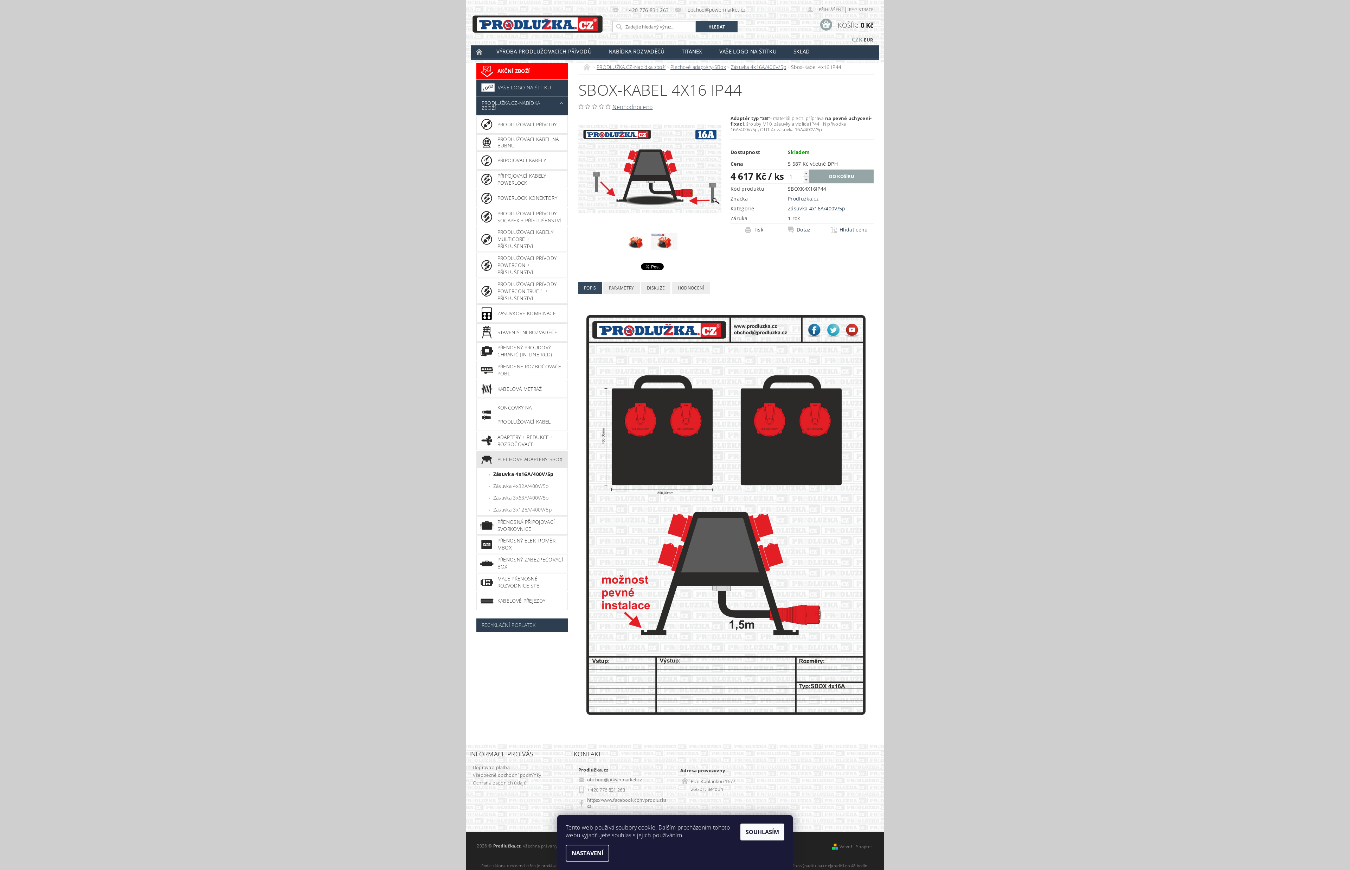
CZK (857, 39)
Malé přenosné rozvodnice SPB (518, 582)
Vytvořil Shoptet (856, 847)
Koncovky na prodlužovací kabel (524, 414)
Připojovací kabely (521, 160)
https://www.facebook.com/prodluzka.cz (627, 803)
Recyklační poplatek (508, 625)
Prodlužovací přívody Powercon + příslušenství (527, 265)
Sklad (801, 51)
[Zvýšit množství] (806, 173)
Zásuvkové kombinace (526, 313)
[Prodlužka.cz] (537, 24)
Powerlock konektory (527, 198)
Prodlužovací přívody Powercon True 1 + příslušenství (527, 291)
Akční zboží (513, 71)
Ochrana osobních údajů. (500, 783)
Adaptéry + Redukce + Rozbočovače (525, 440)
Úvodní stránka (479, 51)
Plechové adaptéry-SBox (529, 459)
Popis (590, 288)
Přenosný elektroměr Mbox (526, 544)
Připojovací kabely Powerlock (521, 179)
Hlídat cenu (854, 230)
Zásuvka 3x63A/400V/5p (521, 497)
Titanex (692, 51)
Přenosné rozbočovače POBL (529, 370)
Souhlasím (762, 832)
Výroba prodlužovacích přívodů (544, 51)
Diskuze (656, 288)
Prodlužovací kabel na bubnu (528, 142)
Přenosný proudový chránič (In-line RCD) (524, 351)
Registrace (861, 10)
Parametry (621, 288)
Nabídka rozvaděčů (636, 51)
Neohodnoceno (632, 107)
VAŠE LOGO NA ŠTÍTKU (524, 87)
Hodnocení (691, 288)
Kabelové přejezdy (521, 600)
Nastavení (587, 853)
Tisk (758, 230)
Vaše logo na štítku (748, 51)
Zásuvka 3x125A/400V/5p (522, 509)
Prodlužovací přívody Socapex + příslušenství (529, 217)
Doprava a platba (491, 767)
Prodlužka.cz (803, 198)
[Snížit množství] (806, 179)
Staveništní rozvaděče (527, 332)
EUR (868, 40)
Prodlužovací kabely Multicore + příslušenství (525, 239)
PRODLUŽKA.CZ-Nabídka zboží (511, 105)
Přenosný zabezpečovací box (530, 563)
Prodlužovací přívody (527, 124)
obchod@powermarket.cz (614, 779)
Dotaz (804, 230)
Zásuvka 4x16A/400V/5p (523, 474)
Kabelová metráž (519, 389)
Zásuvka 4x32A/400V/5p (521, 486)
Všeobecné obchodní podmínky (507, 775)
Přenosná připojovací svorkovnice (526, 525)
